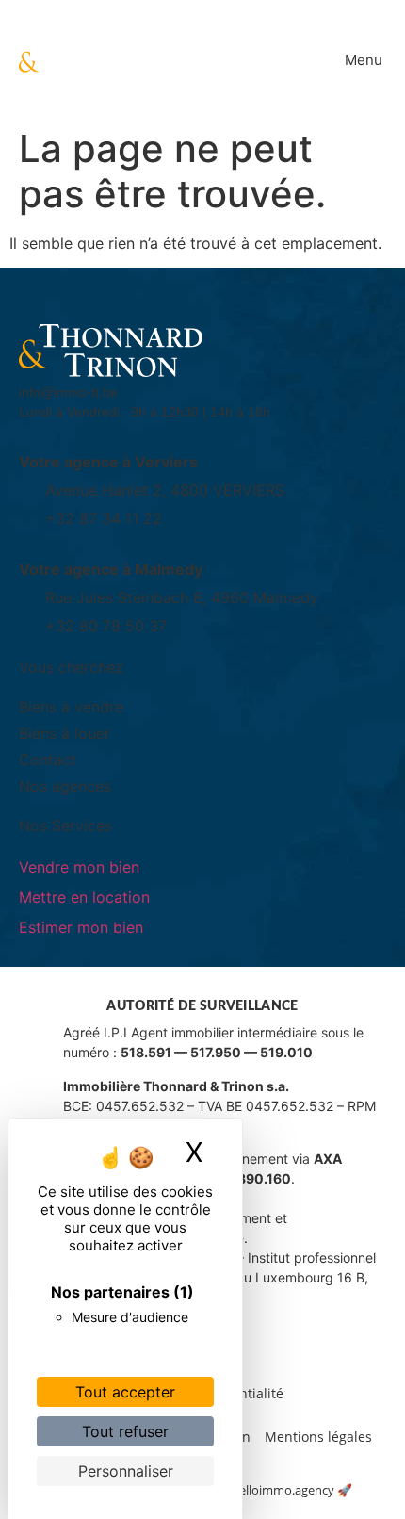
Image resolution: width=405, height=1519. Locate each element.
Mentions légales (318, 1437)
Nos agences (65, 785)
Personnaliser (125, 1471)
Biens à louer (64, 733)
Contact (47, 759)
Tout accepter (125, 1391)
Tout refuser (125, 1431)
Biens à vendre (71, 706)
